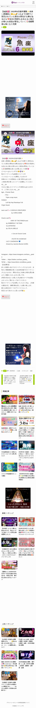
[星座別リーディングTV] (18, 2)
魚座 (5, 27)
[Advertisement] (18, 76)
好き (6, 126)
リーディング (25, 370)
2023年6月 (12, 370)
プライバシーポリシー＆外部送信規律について (18, 702)
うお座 (18, 370)
